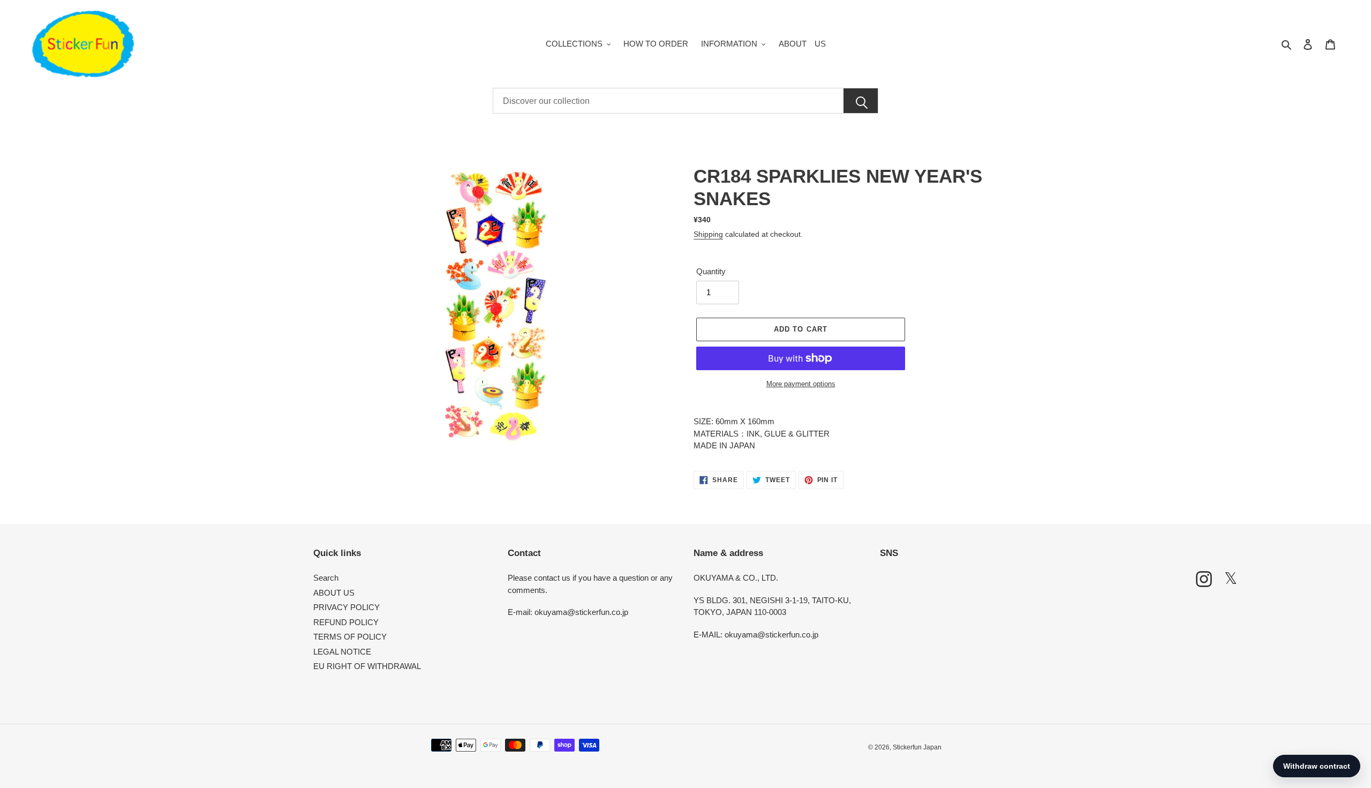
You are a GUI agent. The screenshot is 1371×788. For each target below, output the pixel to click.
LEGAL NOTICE (342, 651)
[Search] (860, 101)
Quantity (711, 271)
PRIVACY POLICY (346, 607)
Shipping (708, 234)
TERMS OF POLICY (350, 636)
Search (325, 577)
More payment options (800, 384)
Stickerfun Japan (917, 747)
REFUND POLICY (346, 622)
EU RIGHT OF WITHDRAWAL (367, 666)
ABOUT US (334, 592)
